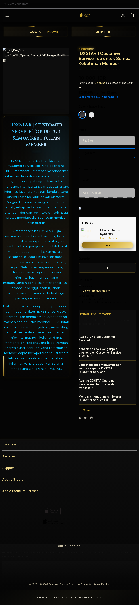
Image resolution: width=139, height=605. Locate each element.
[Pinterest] (92, 418)
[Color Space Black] (82, 114)
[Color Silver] (91, 115)
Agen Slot (89, 153)
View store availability (96, 290)
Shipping (100, 83)
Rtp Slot (87, 140)
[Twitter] (86, 418)
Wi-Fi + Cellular (92, 193)
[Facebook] (81, 418)
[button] (107, 314)
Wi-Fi (86, 180)
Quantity (84, 258)
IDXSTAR (43, 584)
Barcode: (105, 69)
